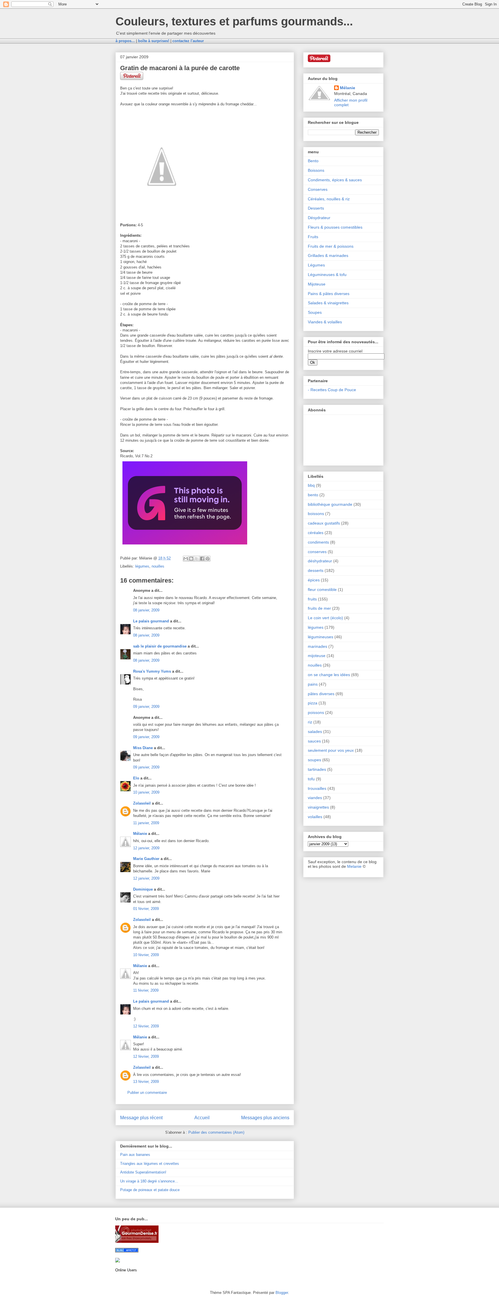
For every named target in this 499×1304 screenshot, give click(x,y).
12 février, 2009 (146, 1026)
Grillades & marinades (328, 255)
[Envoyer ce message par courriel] (186, 558)
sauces (314, 741)
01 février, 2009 (146, 908)
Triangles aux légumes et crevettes (149, 1163)
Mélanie (140, 833)
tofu (311, 779)
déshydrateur (320, 561)
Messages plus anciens (265, 1117)
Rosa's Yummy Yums (152, 671)
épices (314, 580)
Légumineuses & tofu (327, 274)
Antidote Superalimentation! (143, 1172)
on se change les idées (329, 674)
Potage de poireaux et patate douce (150, 1190)
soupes (314, 760)
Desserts (316, 208)
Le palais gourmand (151, 621)
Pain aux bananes (135, 1154)
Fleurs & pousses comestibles (335, 227)
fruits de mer (319, 608)
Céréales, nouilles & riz (329, 199)
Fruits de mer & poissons (330, 246)
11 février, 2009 (146, 990)
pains (313, 684)
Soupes (315, 312)
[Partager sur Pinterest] (208, 558)
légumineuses (320, 637)
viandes (315, 797)
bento (313, 495)
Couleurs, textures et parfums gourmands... (234, 21)
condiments (318, 542)
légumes (142, 566)
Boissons (316, 170)
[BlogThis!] (191, 558)
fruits (312, 599)
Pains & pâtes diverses (328, 293)
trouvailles (317, 788)
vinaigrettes (318, 807)
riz (310, 722)
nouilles (158, 566)
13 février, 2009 (146, 1081)
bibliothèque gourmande (330, 504)
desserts (315, 570)
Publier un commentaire (147, 1092)
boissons (316, 513)
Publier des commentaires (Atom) (216, 1132)
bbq (311, 485)
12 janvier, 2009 (146, 848)
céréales (315, 532)
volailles (315, 816)
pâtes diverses (321, 693)
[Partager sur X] (197, 558)
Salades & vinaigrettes (328, 303)
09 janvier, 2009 (146, 706)
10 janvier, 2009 (146, 792)
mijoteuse (316, 655)
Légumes (316, 265)
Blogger (281, 1292)
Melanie (354, 866)
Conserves (317, 189)
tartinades (317, 769)
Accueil (202, 1117)
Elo (136, 778)
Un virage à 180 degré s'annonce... (149, 1181)
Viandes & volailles (325, 322)
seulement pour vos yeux (331, 750)
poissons (316, 712)
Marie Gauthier (146, 859)
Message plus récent (141, 1117)
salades (315, 731)
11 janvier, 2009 (146, 823)
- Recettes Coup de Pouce (332, 389)
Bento (313, 160)
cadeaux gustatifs (324, 523)
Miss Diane (143, 748)
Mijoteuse (316, 284)
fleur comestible (322, 589)
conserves (317, 551)
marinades (317, 646)
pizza (312, 703)
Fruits (313, 236)
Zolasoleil (142, 803)
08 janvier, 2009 (146, 610)
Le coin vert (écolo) (325, 617)
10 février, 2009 (146, 955)
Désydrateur (319, 217)
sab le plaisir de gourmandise (160, 646)
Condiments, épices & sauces (335, 180)
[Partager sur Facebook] (202, 558)
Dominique (143, 889)
